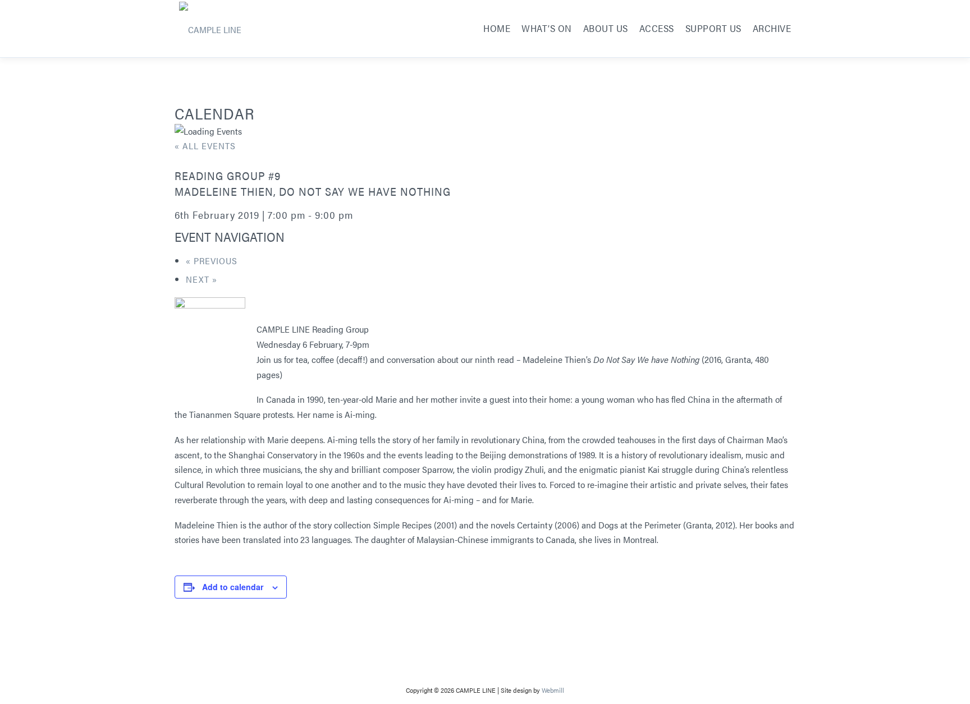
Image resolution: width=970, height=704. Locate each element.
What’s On (546, 28)
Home (496, 28)
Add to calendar (232, 586)
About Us (605, 28)
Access (656, 28)
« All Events (205, 145)
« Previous (211, 260)
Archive (772, 28)
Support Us (713, 28)
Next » (201, 279)
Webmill (553, 690)
